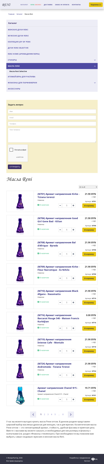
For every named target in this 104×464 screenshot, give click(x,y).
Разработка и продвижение (80, 458)
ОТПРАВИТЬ (15, 167)
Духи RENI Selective (18, 48)
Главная (11, 14)
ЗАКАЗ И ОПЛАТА (62, 5)
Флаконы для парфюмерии (22, 83)
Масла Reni (14, 66)
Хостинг (87, 461)
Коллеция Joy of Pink (19, 42)
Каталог (19, 14)
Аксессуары (14, 89)
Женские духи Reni (18, 30)
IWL (96, 459)
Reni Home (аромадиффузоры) (24, 54)
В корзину (89, 205)
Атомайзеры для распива (21, 77)
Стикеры (12, 60)
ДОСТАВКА (48, 5)
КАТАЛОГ (24, 5)
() (96, 4)
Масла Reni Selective (18, 71)
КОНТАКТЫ (76, 5)
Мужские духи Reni (18, 36)
